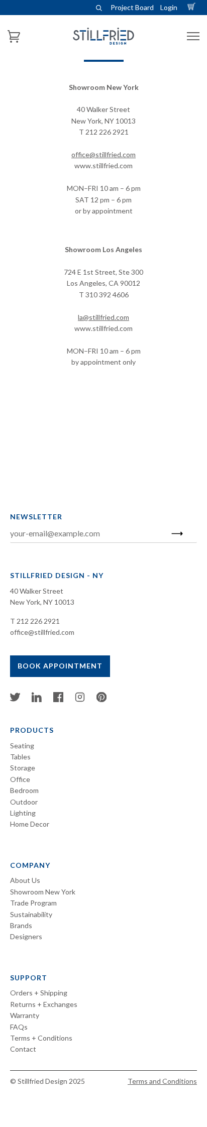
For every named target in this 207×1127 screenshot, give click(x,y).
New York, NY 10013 (42, 602)
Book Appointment (60, 665)
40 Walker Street (36, 591)
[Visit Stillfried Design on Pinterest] (101, 699)
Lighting (23, 813)
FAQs (19, 1027)
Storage (22, 767)
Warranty (24, 1015)
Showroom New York (42, 891)
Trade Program (33, 902)
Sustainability (31, 914)
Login (168, 7)
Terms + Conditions (41, 1038)
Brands (21, 925)
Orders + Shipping (38, 992)
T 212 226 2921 (35, 621)
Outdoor (24, 802)
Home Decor (29, 824)
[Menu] (193, 36)
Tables (20, 756)
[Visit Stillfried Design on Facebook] (58, 699)
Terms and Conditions (162, 1081)
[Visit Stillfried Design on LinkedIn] (37, 699)
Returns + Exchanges (43, 1004)
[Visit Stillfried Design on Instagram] (80, 699)
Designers (26, 936)
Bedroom (24, 790)
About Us (25, 880)
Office (20, 779)
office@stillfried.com (103, 154)
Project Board (132, 7)
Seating (22, 745)
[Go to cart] (192, 7)
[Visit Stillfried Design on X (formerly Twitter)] (15, 699)
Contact (23, 1049)
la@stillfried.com (103, 317)
